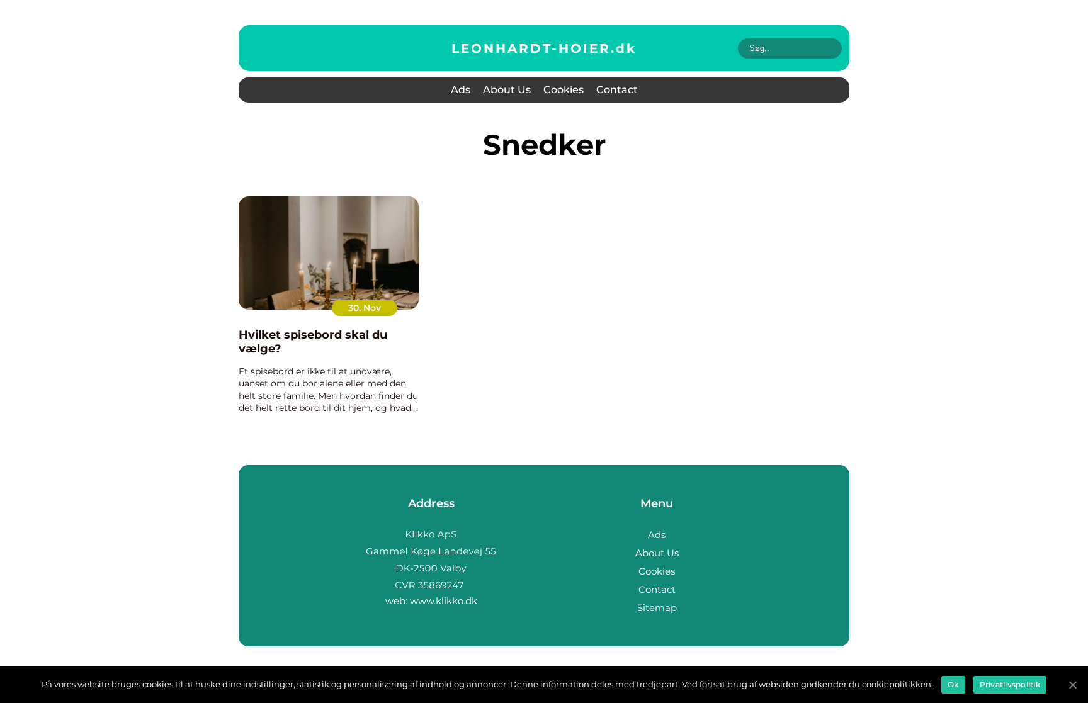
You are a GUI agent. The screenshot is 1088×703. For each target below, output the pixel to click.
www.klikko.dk (443, 601)
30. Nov (364, 307)
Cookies (563, 90)
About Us (507, 90)
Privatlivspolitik (1010, 684)
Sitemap (657, 608)
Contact (617, 90)
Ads (460, 90)
